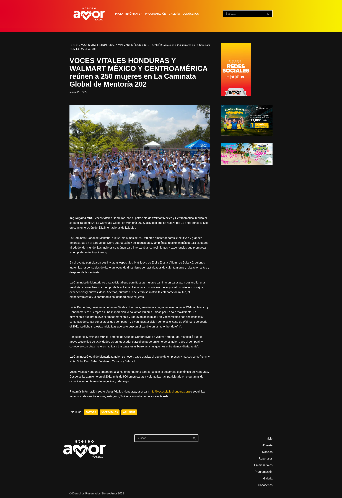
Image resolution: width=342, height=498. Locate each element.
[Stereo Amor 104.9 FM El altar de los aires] (89, 13)
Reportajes (266, 458)
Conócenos (191, 13)
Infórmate (267, 445)
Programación (155, 13)
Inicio (119, 13)
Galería (174, 13)
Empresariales (263, 465)
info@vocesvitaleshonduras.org (170, 391)
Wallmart (129, 412)
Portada (73, 44)
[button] (141, 13)
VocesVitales (110, 412)
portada (91, 412)
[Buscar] (269, 13)
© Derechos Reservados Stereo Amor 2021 (96, 493)
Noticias (267, 451)
